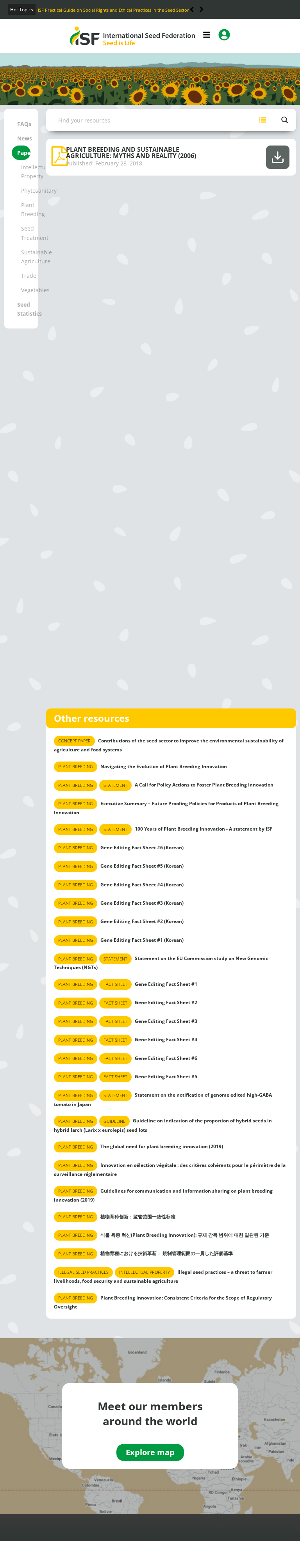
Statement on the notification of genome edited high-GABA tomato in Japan (163, 1099)
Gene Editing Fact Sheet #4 (127, 1039)
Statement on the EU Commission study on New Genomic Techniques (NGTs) (161, 963)
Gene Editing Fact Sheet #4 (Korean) (121, 884)
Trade (25, 275)
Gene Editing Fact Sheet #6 (127, 1058)
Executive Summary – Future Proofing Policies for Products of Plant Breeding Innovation (166, 807)
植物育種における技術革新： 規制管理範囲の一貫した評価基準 (145, 1253)
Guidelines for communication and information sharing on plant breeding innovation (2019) (163, 1195)
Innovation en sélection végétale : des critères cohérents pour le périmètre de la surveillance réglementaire (170, 1169)
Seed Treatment (25, 233)
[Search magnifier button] (285, 120)
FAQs (23, 124)
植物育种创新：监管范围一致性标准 (116, 1216)
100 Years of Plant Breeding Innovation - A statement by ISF (165, 829)
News (23, 138)
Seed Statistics (23, 309)
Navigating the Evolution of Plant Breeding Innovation (142, 766)
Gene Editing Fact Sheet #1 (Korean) (121, 940)
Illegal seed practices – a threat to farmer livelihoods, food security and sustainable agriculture (163, 1276)
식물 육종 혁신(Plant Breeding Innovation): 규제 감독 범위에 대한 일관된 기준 (163, 1235)
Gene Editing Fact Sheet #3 (127, 1021)
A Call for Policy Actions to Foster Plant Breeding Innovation (165, 784)
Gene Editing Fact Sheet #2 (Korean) (121, 921)
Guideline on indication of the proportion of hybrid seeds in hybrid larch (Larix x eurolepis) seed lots (163, 1125)
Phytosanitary (25, 190)
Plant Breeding (25, 209)
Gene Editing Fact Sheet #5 (127, 1076)
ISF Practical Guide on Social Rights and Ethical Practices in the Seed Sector (113, 10)
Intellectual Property (25, 171)
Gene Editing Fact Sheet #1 (127, 984)
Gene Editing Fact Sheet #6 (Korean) (121, 847)
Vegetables (25, 290)
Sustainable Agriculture (25, 257)
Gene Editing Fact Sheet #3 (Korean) (121, 903)
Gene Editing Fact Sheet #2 (127, 1002)
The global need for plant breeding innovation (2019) (140, 1146)
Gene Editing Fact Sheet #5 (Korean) (121, 866)
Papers (23, 152)
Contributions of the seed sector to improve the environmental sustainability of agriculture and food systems (169, 745)
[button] (201, 9)
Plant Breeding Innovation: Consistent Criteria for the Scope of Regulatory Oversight (163, 1302)
